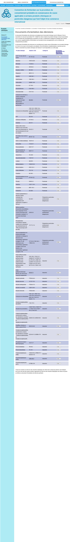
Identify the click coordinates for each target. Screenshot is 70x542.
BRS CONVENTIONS (8, 2)
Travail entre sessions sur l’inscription (4, 55)
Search (66, 5)
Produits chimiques (42, 28)
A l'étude (3, 48)
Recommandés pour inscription (6, 45)
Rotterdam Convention (39, 2)
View (58, 56)
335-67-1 (31, 272)
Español (63, 23)
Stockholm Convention (56, 2)
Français (68, 23)
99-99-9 (31, 100)
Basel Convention (23, 2)
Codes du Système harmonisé (6, 42)
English (58, 23)
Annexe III (3, 35)
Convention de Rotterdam (26, 28)
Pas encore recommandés (4, 50)
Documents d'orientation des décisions (5, 38)
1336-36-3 (31, 358)
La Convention (34, 28)
